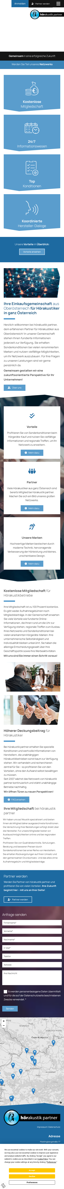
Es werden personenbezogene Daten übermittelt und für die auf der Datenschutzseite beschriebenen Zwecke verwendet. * (32, 995)
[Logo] (33, 14)
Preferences (32, 1182)
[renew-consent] (3, 1185)
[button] (58, 3)
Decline (32, 1176)
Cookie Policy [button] (42, 1159)
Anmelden (20, 3)
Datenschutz (54, 1127)
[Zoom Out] (3, 1025)
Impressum (42, 1127)
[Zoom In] (3, 1021)
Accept (32, 1170)
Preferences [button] (51, 1162)
